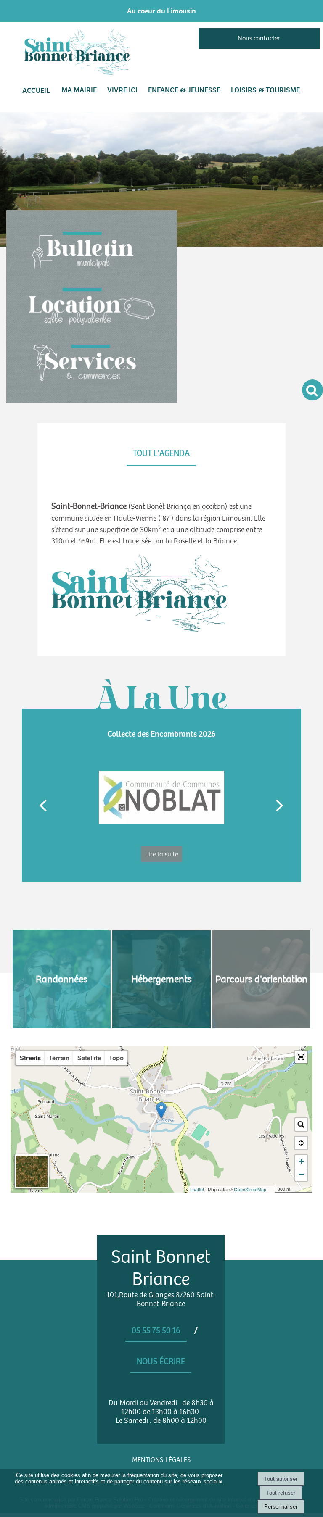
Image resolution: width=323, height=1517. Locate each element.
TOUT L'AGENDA (161, 453)
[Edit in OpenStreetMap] (271, 1189)
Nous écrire (161, 1361)
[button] (301, 1057)
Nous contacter (259, 38)
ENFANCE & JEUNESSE (184, 90)
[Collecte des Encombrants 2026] (161, 797)
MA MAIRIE (79, 90)
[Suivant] (279, 805)
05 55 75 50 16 (156, 1330)
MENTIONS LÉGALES (161, 1460)
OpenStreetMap (250, 1189)
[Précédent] (43, 805)
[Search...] (301, 1124)
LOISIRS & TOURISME (265, 90)
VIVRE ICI (122, 90)
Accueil (36, 90)
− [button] (301, 1174)
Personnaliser (280, 1507)
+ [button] (301, 1161)
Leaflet (197, 1189)
